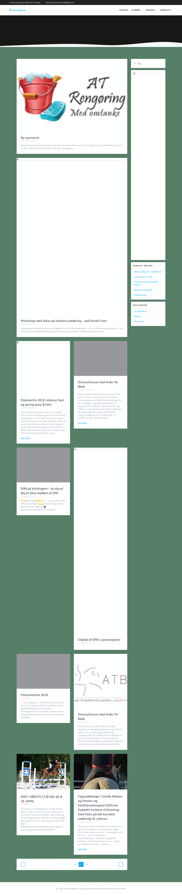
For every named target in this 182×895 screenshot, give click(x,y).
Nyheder (123, 10)
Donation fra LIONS (143, 276)
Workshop (139, 321)
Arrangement (140, 311)
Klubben (135, 10)
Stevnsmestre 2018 (34, 695)
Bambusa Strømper (143, 290)
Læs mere (25, 438)
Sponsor (150, 10)
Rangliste (165, 10)
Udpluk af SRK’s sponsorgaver (99, 639)
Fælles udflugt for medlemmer (148, 271)
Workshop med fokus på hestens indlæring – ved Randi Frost (64, 321)
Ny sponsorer (30, 138)
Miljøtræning (140, 295)
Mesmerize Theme (117, 888)
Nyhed (137, 316)
